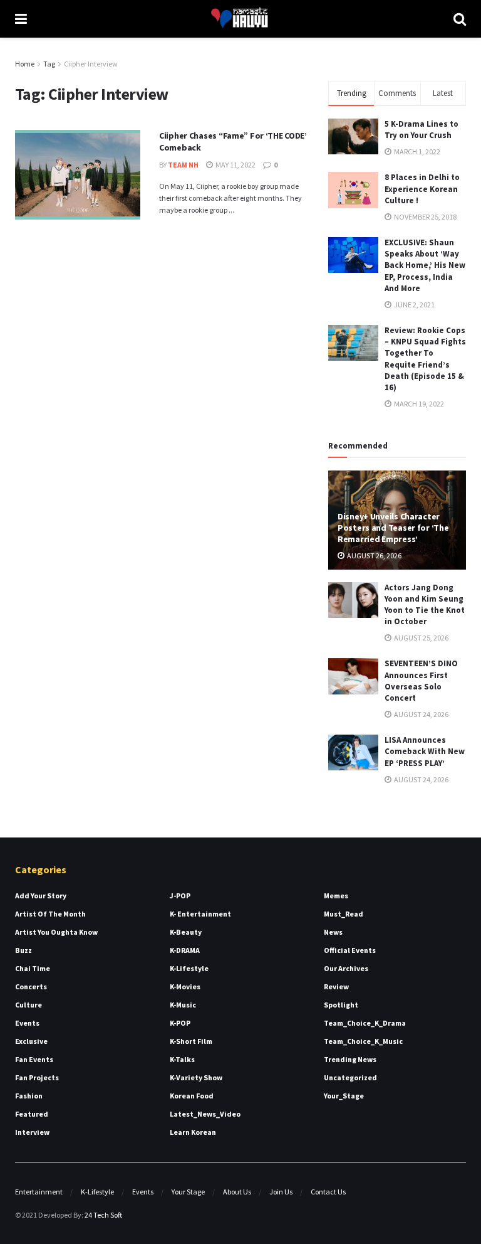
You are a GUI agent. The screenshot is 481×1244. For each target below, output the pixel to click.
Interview (32, 1132)
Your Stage (188, 1191)
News (333, 932)
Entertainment (39, 1191)
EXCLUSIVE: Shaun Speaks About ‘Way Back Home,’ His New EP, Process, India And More (425, 265)
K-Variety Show (196, 1077)
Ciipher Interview (91, 63)
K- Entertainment (200, 913)
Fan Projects (37, 1077)
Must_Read (343, 913)
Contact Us (328, 1191)
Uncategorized (350, 1077)
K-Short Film (191, 1041)
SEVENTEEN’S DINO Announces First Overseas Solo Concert (421, 680)
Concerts (31, 986)
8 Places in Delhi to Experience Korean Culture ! (422, 188)
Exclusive (31, 1041)
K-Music (183, 1004)
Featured (31, 1114)
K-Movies (185, 986)
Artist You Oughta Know (56, 932)
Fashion (29, 1095)
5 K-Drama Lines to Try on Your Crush (421, 130)
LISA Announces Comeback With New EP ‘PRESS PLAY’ (425, 751)
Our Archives (346, 968)
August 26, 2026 (373, 555)
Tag (49, 63)
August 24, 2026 (420, 714)
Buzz (23, 950)
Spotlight (341, 1004)
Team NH (183, 164)
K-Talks (182, 1059)
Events (27, 1023)
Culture (28, 1004)
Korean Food (192, 1095)
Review (336, 986)
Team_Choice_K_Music (363, 1041)
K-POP (180, 1023)
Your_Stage (344, 1095)
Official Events (350, 950)
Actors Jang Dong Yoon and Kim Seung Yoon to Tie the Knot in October (425, 604)
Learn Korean (193, 1132)
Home (24, 63)
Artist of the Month (50, 913)
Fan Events (34, 1059)
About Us (237, 1191)
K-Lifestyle (189, 968)
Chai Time (32, 968)
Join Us (280, 1191)
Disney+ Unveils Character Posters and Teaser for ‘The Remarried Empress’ (393, 528)
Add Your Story (40, 895)
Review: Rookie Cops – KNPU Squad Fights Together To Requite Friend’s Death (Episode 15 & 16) (425, 359)
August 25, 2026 (420, 637)
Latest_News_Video (205, 1114)
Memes (336, 895)
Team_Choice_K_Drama (365, 1023)
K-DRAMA (185, 950)
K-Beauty (186, 932)
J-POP (180, 895)
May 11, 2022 (235, 164)
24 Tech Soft (103, 1215)
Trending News (350, 1059)
